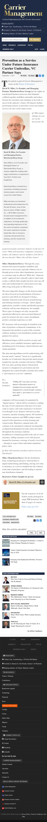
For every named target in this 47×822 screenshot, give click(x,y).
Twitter (6, 743)
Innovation (15, 522)
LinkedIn (6, 752)
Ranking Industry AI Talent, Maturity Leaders (19, 33)
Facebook (7, 747)
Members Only (8, 49)
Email (32, 75)
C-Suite (13, 639)
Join (36, 49)
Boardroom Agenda (8, 688)
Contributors (6, 680)
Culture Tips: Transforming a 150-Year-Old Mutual (20, 26)
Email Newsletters (10, 739)
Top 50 (30, 45)
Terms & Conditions (37, 814)
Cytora (4, 714)
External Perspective (10, 519)
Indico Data (6, 718)
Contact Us (5, 777)
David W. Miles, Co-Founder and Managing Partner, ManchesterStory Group (21, 483)
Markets (12, 644)
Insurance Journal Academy (11, 799)
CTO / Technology (9, 516)
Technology (6, 693)
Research (12, 45)
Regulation (26, 644)
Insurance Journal (9, 791)
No (40, 533)
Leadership (21, 45)
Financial (5, 697)
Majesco (4, 722)
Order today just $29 (30, 506)
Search (36, 39)
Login (42, 49)
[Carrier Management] (23, 11)
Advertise (5, 768)
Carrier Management (9, 786)
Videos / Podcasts (7, 676)
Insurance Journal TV (10, 804)
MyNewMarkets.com (10, 808)
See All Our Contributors (34, 631)
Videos (33, 649)
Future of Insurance (27, 84)
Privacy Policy (26, 814)
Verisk (4, 726)
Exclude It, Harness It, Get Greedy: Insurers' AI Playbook (22, 30)
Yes (31, 533)
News (5, 45)
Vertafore (5, 731)
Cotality (4, 709)
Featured (6, 522)
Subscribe (5, 773)
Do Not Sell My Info (9, 756)
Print (24, 75)
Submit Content (7, 764)
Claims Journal (8, 795)
